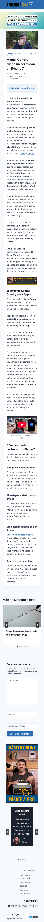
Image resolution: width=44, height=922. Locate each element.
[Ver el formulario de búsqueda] (31, 4)
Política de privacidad (25, 876)
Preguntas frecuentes (25, 892)
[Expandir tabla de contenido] (33, 88)
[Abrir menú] (36, 4)
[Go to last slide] (6, 625)
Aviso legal (29, 870)
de (22, 24)
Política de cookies (25, 884)
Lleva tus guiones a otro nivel (22, 776)
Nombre (12, 714)
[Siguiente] (37, 625)
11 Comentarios (12, 79)
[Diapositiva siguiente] (36, 832)
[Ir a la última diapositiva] (7, 832)
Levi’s (22, 153)
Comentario (14, 680)
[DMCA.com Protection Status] (33, 917)
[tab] (17, 646)
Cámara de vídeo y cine (17, 53)
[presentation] (22, 616)
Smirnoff (31, 153)
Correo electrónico (17, 726)
